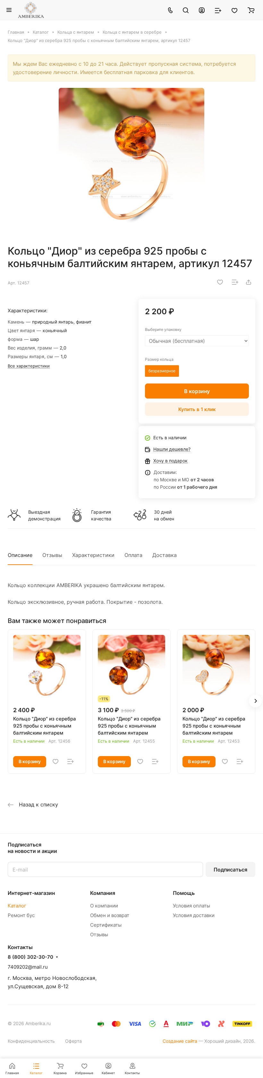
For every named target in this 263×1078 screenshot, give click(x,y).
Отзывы (52, 555)
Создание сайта (180, 1041)
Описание (20, 555)
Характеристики (93, 555)
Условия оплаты (191, 906)
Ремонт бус (21, 915)
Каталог (17, 906)
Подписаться (230, 869)
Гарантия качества (101, 515)
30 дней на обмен (164, 515)
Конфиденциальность (31, 1041)
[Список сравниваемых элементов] (218, 10)
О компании (104, 906)
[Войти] (202, 10)
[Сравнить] (235, 282)
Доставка (164, 555)
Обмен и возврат (109, 915)
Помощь (184, 893)
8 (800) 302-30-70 (30, 957)
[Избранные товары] (234, 10)
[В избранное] (220, 282)
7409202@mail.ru (28, 967)
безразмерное (161, 370)
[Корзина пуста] (251, 10)
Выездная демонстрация (44, 515)
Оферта (73, 1041)
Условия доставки (194, 915)
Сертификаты (106, 925)
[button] (255, 701)
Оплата (133, 555)
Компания (102, 893)
